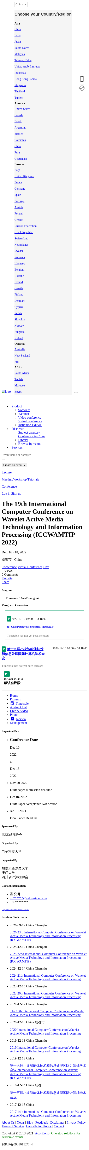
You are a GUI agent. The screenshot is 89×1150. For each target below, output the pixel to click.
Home (14, 695)
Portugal (19, 201)
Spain (17, 194)
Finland (18, 294)
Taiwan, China (22, 60)
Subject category (29, 432)
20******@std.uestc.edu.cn (28, 898)
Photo (14, 714)
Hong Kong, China (25, 79)
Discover (17, 428)
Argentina (20, 127)
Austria (18, 207)
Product (17, 406)
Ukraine (19, 275)
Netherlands (21, 244)
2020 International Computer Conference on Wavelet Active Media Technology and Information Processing (45, 1031)
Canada (18, 115)
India (17, 35)
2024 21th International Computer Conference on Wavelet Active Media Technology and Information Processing (48, 977)
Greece (18, 219)
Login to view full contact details (15, 909)
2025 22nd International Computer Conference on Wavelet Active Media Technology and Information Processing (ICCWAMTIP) (48, 957)
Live (46, 567)
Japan (17, 41)
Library (23, 440)
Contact (59, 1126)
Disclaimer (57, 1122)
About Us (8, 1122)
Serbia (18, 313)
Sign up (16, 493)
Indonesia (20, 72)
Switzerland (21, 238)
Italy (17, 170)
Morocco (19, 385)
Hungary (19, 263)
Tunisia (18, 379)
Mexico (18, 133)
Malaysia (19, 54)
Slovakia (19, 319)
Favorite (7, 578)
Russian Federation (25, 226)
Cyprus (18, 307)
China (17, 29)
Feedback (41, 1122)
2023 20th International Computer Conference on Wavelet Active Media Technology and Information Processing (48, 995)
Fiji (16, 361)
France (18, 182)
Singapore (20, 85)
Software (24, 410)
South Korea (21, 47)
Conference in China (31, 436)
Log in (6, 493)
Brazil (18, 121)
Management (18, 723)
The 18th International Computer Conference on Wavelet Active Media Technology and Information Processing (47, 1013)
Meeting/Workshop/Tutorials (20, 479)
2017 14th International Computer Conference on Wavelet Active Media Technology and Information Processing (48, 1113)
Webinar (23, 414)
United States (22, 108)
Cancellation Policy (39, 1126)
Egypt (18, 391)
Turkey (18, 97)
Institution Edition (30, 425)
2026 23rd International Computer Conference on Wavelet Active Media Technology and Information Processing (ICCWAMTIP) (48, 936)
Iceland (18, 338)
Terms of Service (13, 1126)
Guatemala (20, 158)
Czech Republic (23, 232)
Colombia (20, 140)
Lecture (7, 472)
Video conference (29, 417)
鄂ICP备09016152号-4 (17, 1144)
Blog (30, 1122)
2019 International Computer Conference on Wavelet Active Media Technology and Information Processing (45, 1049)
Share (5, 582)
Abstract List (18, 707)
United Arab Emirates (27, 66)
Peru (17, 152)
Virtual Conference (30, 567)
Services (17, 447)
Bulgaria (19, 331)
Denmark (19, 300)
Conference (9, 486)
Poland (18, 213)
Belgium (19, 269)
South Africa (21, 373)
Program (15, 699)
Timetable (22, 703)
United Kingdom (24, 176)
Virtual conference (30, 421)
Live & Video (19, 711)
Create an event (13, 465)
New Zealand (22, 355)
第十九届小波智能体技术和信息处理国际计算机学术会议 (30, 627)
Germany (19, 188)
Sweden (19, 251)
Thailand (19, 91)
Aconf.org (41, 1133)
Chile (17, 146)
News (20, 1122)
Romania (19, 257)
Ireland (18, 282)
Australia (19, 349)
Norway (19, 325)
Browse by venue (29, 443)
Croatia (18, 288)
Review (21, 719)
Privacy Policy (76, 1122)
